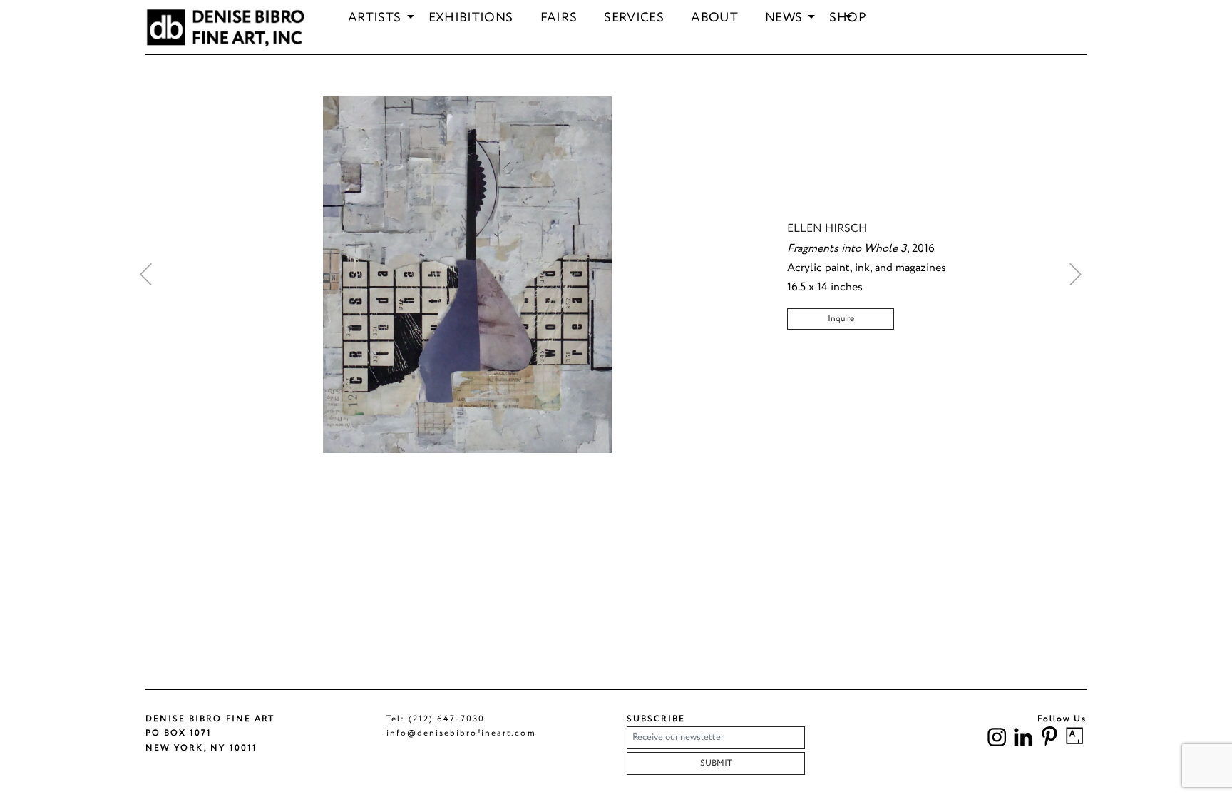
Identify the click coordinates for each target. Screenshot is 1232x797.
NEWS (783, 18)
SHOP (847, 18)
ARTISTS (374, 18)
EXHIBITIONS (470, 18)
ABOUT (714, 18)
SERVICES (634, 18)
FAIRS (559, 18)
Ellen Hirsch (827, 228)
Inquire (841, 319)
